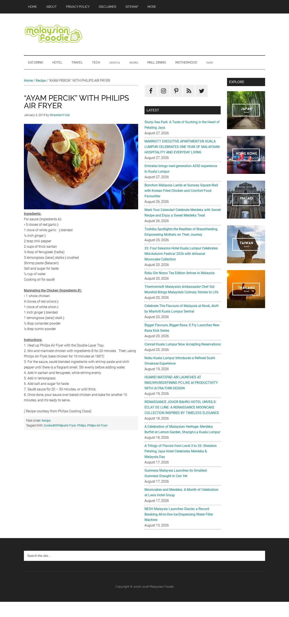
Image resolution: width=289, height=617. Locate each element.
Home (28, 80)
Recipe (41, 80)
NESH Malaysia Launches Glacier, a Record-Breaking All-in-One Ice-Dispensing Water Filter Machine (178, 514)
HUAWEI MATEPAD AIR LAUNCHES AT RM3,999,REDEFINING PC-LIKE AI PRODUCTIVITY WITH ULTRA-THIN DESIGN (181, 382)
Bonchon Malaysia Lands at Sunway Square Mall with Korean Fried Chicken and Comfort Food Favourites (181, 190)
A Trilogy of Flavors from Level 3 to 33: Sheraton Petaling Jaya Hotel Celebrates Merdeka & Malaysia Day (180, 451)
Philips (81, 425)
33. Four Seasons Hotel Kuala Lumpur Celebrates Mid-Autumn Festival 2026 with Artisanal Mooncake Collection (181, 253)
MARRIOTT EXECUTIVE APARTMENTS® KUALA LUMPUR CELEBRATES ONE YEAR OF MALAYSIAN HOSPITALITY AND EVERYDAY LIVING (182, 146)
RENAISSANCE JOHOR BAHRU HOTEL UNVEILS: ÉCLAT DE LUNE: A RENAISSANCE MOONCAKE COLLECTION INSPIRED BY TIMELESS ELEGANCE (181, 407)
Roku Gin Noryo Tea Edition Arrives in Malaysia (179, 273)
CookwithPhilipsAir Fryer (60, 425)
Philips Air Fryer (97, 425)
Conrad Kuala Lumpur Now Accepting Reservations (182, 344)
